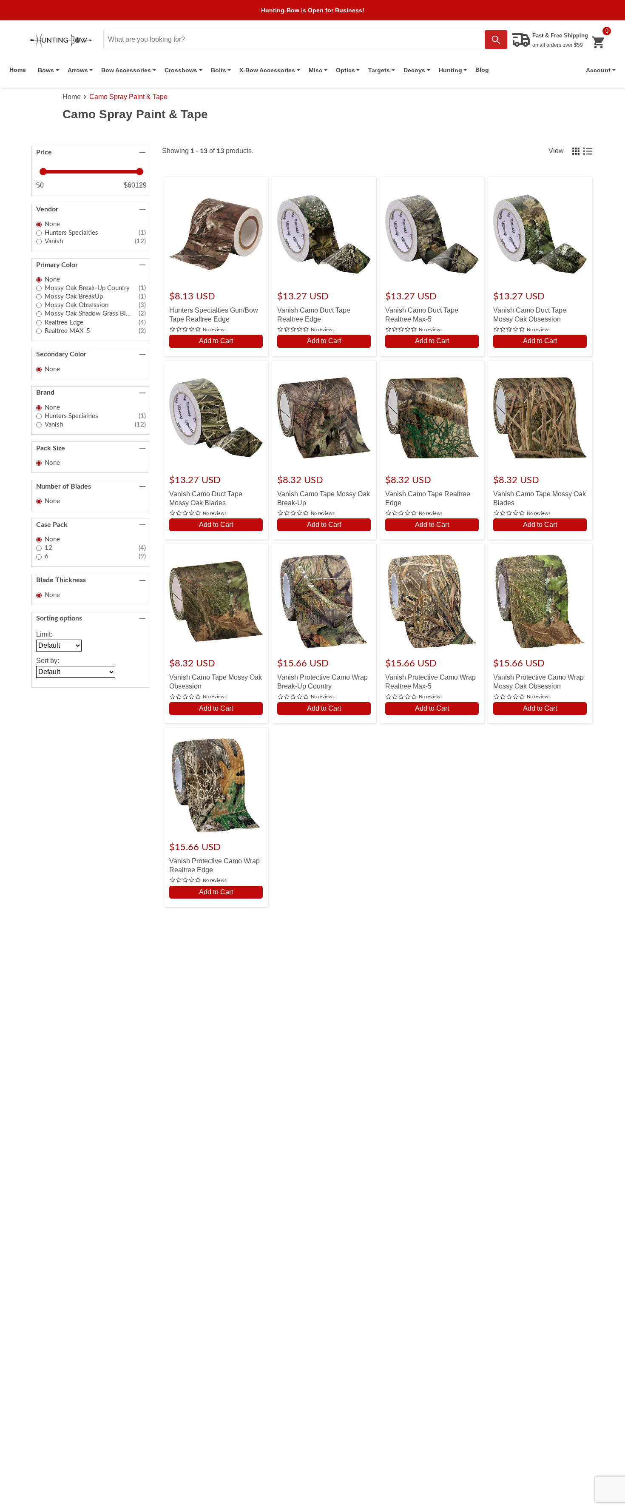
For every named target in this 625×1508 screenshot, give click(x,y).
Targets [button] (379, 70)
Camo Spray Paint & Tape (128, 96)
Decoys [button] (414, 70)
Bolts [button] (218, 70)
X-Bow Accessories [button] (267, 70)
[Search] (496, 39)
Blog (482, 69)
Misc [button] (315, 70)
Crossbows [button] (181, 70)
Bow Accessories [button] (126, 70)
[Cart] (598, 42)
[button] (601, 70)
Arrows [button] (78, 70)
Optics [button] (345, 70)
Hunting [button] (450, 70)
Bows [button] (46, 70)
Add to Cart (216, 340)
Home (17, 69)
